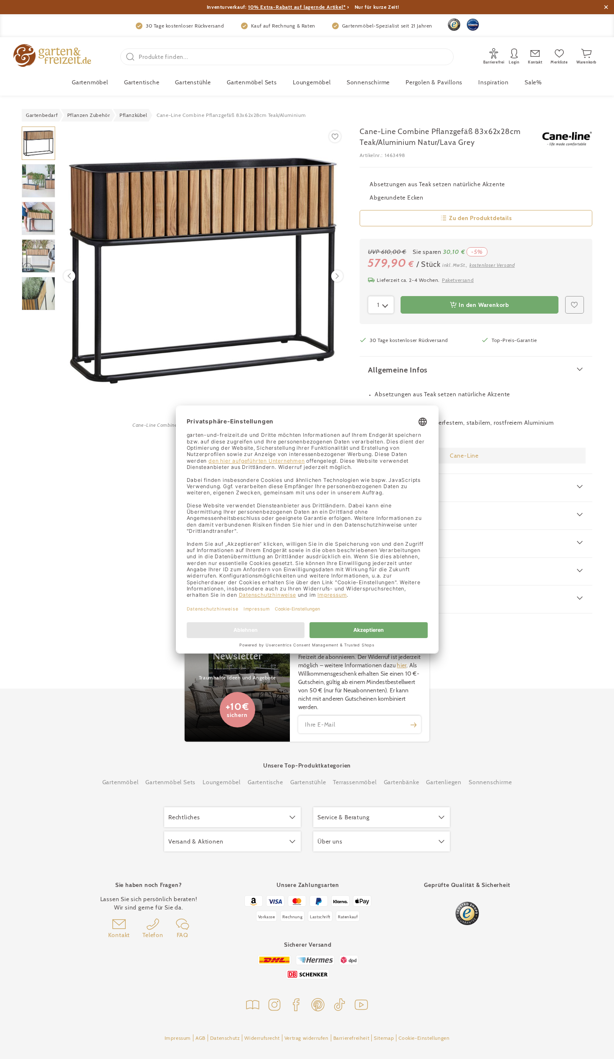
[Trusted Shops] (454, 24)
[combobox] (380, 304)
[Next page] (337, 276)
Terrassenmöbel (354, 782)
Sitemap (384, 1038)
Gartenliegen (444, 782)
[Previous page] (69, 276)
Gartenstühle (193, 82)
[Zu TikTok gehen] (339, 1005)
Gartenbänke (401, 782)
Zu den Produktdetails (480, 218)
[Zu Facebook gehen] (296, 1005)
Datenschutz (225, 1038)
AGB (200, 1038)
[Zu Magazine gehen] (252, 1005)
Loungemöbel (312, 82)
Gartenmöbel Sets (252, 82)
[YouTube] (361, 1005)
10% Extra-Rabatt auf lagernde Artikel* (296, 7)
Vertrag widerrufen (306, 1038)
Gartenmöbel (120, 782)
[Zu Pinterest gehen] (318, 1005)
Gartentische (142, 82)
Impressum (178, 1038)
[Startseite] (52, 56)
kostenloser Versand (492, 265)
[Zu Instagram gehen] (274, 1005)
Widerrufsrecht (261, 1038)
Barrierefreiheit (351, 1038)
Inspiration (493, 82)
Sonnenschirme (368, 82)
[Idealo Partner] (473, 24)
